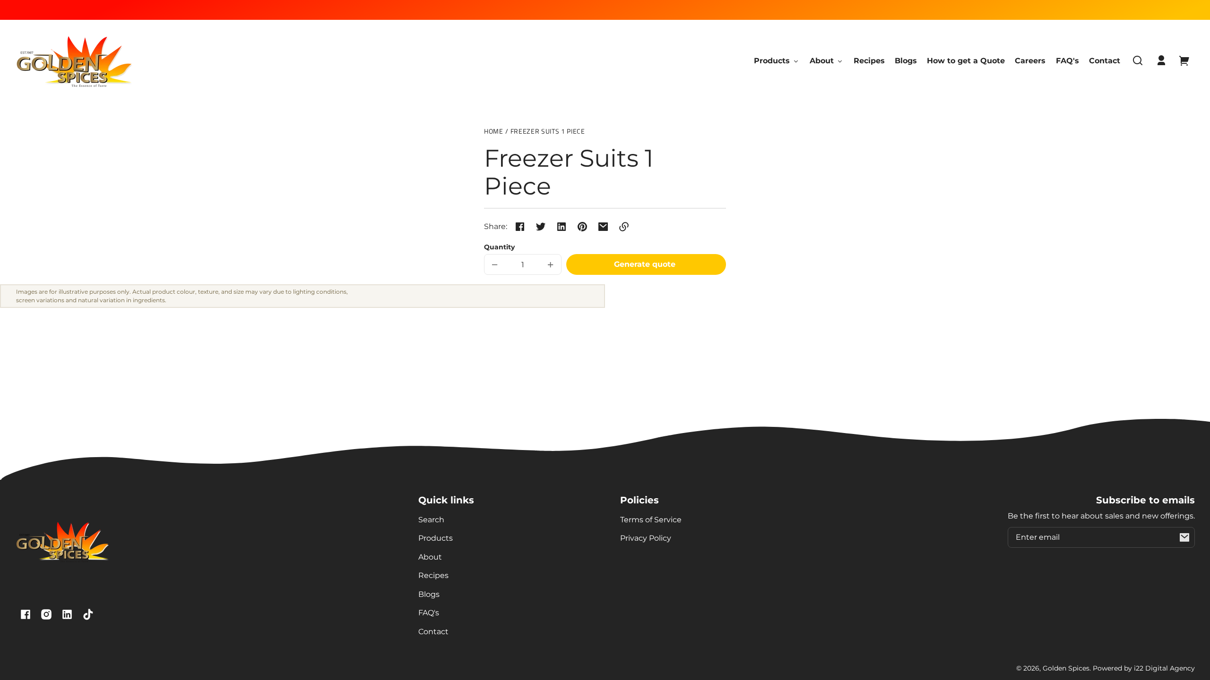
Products (435, 538)
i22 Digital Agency (1164, 668)
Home (493, 132)
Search (431, 519)
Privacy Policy (645, 538)
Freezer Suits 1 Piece (547, 132)
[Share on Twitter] (540, 226)
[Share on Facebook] (520, 226)
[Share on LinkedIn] (561, 226)
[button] (1137, 60)
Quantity (499, 247)
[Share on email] (603, 226)
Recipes (433, 575)
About (430, 556)
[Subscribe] (1184, 537)
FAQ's (428, 612)
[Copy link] (624, 226)
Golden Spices (1066, 668)
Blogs (429, 594)
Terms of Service (651, 519)
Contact (433, 631)
